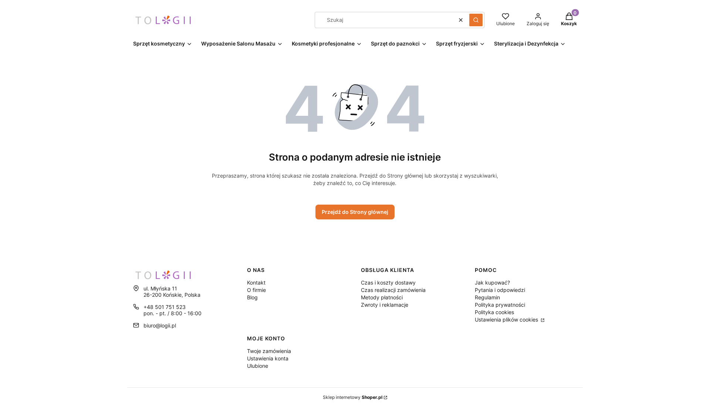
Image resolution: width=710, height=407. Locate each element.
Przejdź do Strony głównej (355, 212)
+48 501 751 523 (164, 307)
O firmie (256, 290)
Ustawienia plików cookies (507, 319)
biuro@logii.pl (159, 325)
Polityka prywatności (500, 305)
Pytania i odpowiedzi (500, 290)
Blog (252, 297)
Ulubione (257, 366)
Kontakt (256, 282)
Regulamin (487, 297)
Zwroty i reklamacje (384, 305)
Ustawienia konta (267, 358)
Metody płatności (382, 297)
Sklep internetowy (352, 397)
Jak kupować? (492, 282)
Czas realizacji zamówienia (393, 290)
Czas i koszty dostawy (388, 282)
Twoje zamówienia (269, 351)
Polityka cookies (494, 312)
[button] (476, 20)
